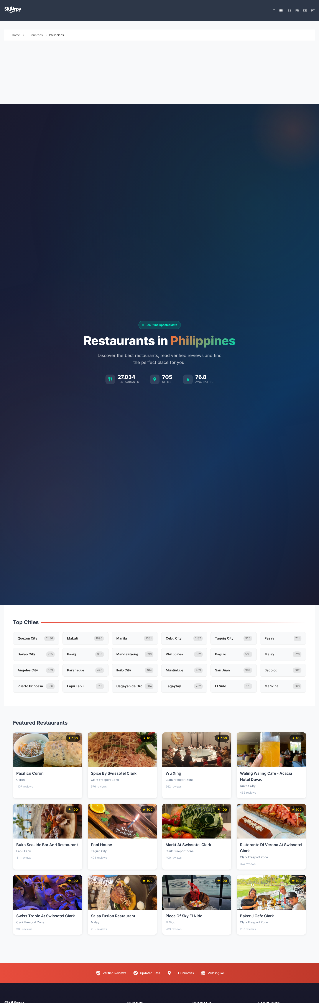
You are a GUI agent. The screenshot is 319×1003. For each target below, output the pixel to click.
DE (305, 10)
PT (313, 10)
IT (274, 10)
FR (297, 10)
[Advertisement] (159, 73)
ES (289, 10)
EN (281, 10)
